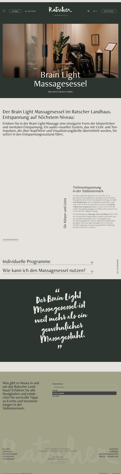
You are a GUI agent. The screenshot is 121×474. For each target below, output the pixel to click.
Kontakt (114, 449)
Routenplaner (10, 454)
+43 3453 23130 (57, 457)
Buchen (6, 449)
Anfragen (7, 451)
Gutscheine (8, 456)
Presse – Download (108, 456)
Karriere (114, 451)
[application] (96, 11)
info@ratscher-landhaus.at (57, 459)
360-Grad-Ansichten (108, 454)
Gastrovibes (9, 459)
